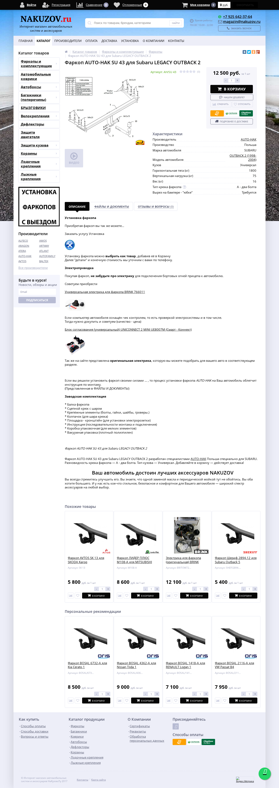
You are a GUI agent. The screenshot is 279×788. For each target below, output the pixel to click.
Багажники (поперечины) (33, 97)
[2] (184, 72)
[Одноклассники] (253, 52)
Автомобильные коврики (36, 76)
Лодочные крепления (31, 163)
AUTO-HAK (24, 256)
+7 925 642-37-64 (237, 16)
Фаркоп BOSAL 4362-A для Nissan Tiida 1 (136, 665)
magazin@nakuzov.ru (241, 21)
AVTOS (22, 261)
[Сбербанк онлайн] (246, 113)
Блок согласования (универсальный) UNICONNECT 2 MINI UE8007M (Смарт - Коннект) (128, 329)
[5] (194, 72)
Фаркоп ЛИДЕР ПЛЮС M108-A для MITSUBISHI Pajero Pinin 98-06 (134, 562)
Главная (26, 41)
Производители (67, 41)
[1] (181, 72)
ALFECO (23, 240)
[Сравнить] (71, 596)
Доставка (109, 41)
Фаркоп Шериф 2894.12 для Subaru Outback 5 (236, 560)
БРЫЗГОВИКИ (33, 107)
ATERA (22, 251)
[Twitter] (249, 52)
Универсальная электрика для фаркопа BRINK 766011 (105, 292)
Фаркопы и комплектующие (36, 63)
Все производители (33, 268)
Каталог (43, 41)
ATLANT (44, 251)
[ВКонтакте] (244, 52)
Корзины (29, 153)
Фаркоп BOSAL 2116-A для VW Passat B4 (234, 665)
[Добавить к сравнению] (71, 700)
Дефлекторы (32, 124)
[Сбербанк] (231, 113)
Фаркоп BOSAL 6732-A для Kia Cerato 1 (87, 665)
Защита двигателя (30, 134)
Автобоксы (31, 87)
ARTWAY (44, 246)
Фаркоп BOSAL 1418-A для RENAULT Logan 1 (185, 665)
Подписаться (37, 300)
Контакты (176, 41)
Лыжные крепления (31, 176)
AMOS (43, 240)
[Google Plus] (258, 52)
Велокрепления (35, 116)
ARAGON (23, 246)
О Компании (153, 41)
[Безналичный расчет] (217, 113)
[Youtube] (176, 726)
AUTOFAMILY (47, 256)
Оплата (91, 41)
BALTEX (43, 261)
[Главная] (66, 52)
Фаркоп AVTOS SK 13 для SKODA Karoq (86, 560)
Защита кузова (34, 145)
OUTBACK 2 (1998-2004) (243, 157)
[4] (190, 72)
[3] (187, 72)
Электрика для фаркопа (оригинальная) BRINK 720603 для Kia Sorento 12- (185, 562)
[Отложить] (78, 596)
